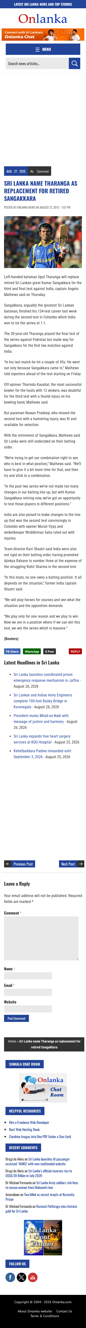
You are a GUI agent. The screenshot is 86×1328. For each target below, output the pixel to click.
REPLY (75, 651)
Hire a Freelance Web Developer (29, 1122)
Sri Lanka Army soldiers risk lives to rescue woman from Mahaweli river (41, 1185)
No (31, 171)
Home (12, 1041)
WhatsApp (32, 651)
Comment (43, 171)
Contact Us (64, 1311)
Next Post (68, 864)
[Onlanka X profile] (21, 1275)
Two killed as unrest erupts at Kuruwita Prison (39, 1197)
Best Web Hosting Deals (24, 1129)
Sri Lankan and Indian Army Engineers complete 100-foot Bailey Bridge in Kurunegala (43, 701)
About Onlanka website (35, 1311)
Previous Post (23, 864)
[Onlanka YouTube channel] (33, 1275)
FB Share (12, 651)
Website (10, 1002)
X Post (49, 651)
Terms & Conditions (44, 1316)
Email (9, 985)
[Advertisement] (43, 119)
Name (9, 969)
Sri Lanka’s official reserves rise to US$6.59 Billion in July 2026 (38, 1173)
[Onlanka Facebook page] (10, 1275)
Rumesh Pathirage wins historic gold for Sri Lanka (41, 1209)
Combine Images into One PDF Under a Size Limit (40, 1136)
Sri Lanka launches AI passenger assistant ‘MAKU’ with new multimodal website (37, 1161)
